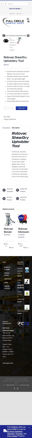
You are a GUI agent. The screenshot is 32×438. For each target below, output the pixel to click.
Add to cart (21, 108)
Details (12, 247)
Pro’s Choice (12, 436)
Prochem (19, 434)
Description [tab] (6, 128)
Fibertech (11, 434)
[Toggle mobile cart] (28, 21)
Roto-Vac (13, 119)
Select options (21, 245)
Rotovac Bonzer (8, 230)
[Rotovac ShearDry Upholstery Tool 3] (16, 35)
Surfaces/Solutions (15, 431)
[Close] (29, 427)
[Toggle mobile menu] (28, 19)
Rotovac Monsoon (23, 230)
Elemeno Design (25, 385)
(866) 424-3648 (10, 385)
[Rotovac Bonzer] (9, 219)
